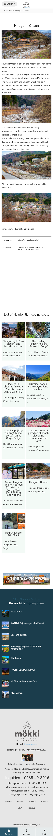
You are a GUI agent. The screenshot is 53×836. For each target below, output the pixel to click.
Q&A (20, 808)
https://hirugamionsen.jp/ (28, 240)
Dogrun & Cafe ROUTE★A (13, 534)
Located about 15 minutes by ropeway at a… (37, 398)
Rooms (8, 802)
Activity (31, 802)
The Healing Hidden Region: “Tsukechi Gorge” (38, 344)
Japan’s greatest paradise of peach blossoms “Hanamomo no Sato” (38, 435)
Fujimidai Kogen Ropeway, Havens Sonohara (38, 386)
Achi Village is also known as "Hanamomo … (38, 450)
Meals (20, 802)
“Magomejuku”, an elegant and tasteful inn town (13, 344)
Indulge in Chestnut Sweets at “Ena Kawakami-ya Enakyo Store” (13, 387)
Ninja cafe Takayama (35, 764)
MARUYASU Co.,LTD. (36, 750)
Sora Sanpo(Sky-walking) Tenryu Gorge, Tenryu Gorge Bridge (13, 434)
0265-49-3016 (36, 777)
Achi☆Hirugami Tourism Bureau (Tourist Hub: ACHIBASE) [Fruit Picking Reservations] (14, 488)
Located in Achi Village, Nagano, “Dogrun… (10, 545)
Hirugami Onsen (38, 482)
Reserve (31, 808)
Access (44, 802)
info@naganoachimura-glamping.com (27, 794)
